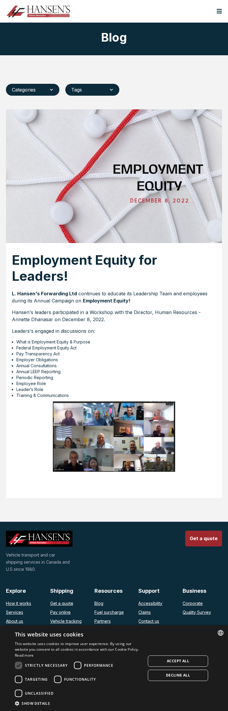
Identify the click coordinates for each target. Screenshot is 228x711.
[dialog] (114, 668)
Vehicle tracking (66, 621)
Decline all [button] (178, 675)
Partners (102, 621)
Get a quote (61, 603)
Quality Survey (197, 612)
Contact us (148, 621)
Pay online (60, 612)
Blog (98, 603)
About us (14, 621)
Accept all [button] (178, 660)
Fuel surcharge (109, 612)
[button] (219, 11)
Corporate (193, 603)
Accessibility (150, 603)
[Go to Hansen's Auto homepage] (38, 11)
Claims (144, 612)
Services (14, 612)
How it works (18, 603)
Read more (24, 655)
